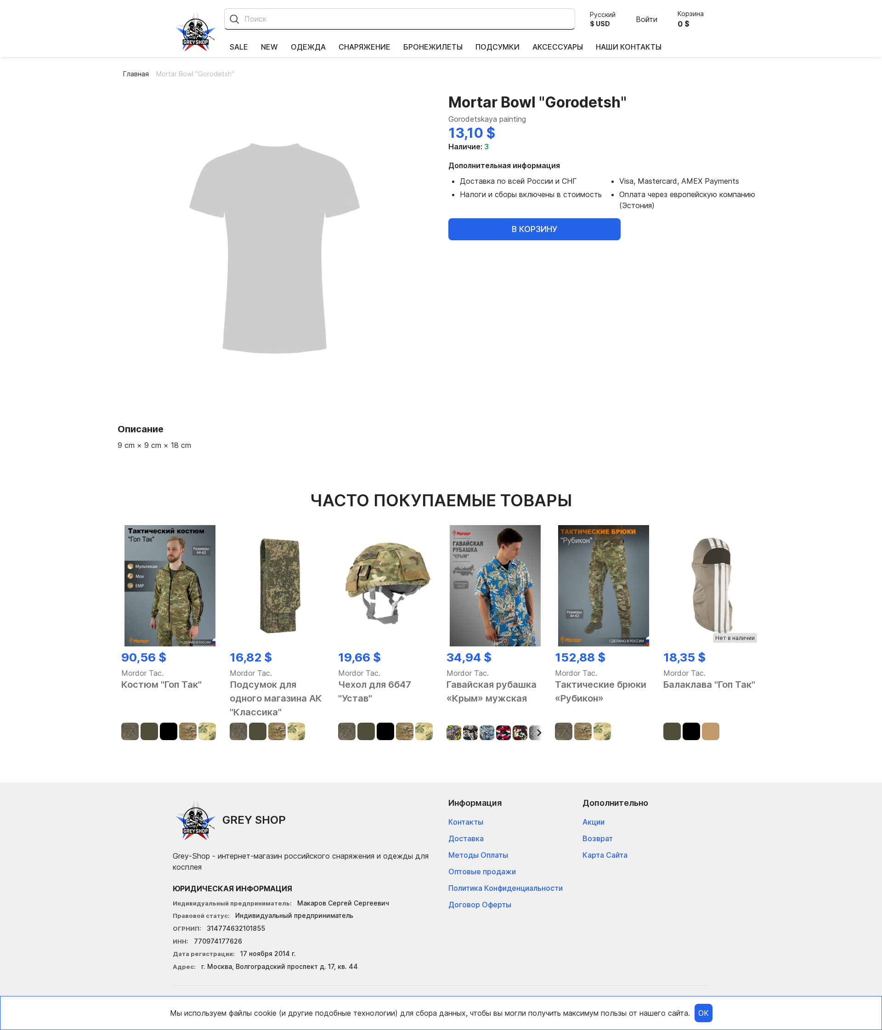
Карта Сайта (605, 855)
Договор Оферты (479, 904)
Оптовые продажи (482, 871)
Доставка (466, 838)
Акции (593, 821)
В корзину (535, 229)
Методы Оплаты (478, 855)
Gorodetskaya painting (487, 119)
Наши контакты (629, 46)
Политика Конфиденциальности (505, 888)
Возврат (597, 838)
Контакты (465, 821)
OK (703, 1013)
